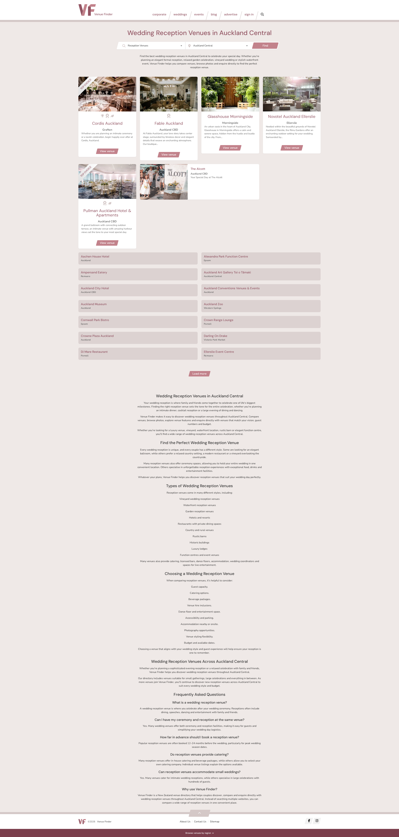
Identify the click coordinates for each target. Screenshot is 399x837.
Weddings (180, 14)
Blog (214, 14)
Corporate (159, 14)
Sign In (249, 14)
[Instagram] (316, 821)
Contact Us (200, 821)
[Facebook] (309, 821)
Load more (199, 373)
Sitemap (214, 821)
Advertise (230, 14)
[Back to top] (199, 813)
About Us (185, 821)
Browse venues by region (198, 833)
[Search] (262, 15)
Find (265, 45)
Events (199, 14)
